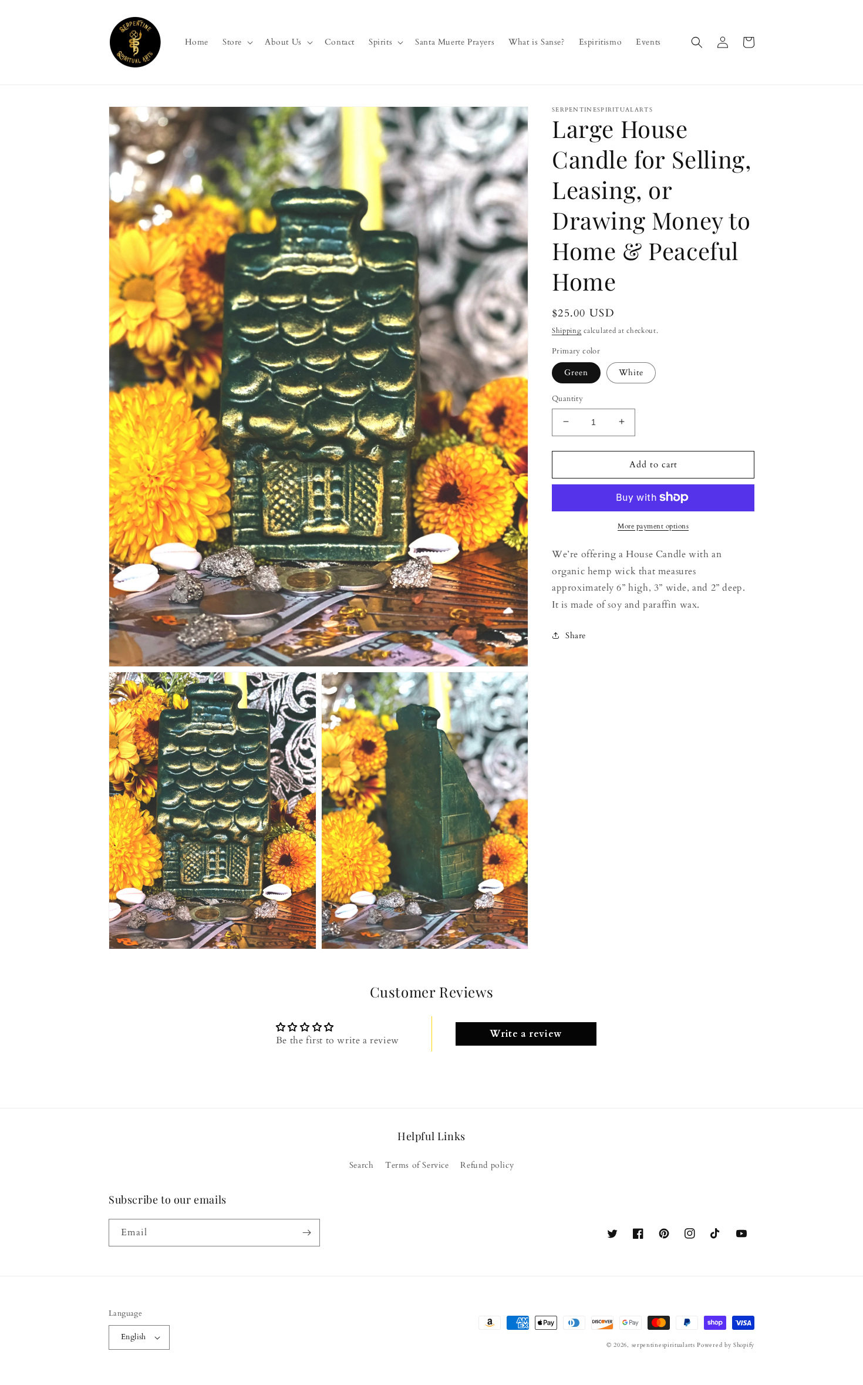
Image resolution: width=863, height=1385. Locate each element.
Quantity (567, 398)
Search (361, 1165)
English (133, 1337)
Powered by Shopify (725, 1345)
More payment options (653, 525)
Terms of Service (417, 1165)
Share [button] (575, 635)
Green (576, 372)
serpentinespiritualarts (663, 1345)
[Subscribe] (306, 1232)
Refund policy (487, 1165)
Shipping (567, 330)
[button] (236, 42)
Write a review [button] (525, 1033)
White (631, 372)
